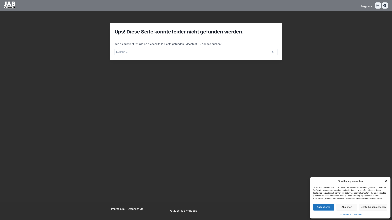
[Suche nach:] (196, 51)
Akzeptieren (323, 206)
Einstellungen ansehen (373, 206)
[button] (385, 181)
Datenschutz (345, 214)
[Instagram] (378, 5)
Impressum (357, 214)
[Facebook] (385, 5)
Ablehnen (346, 206)
